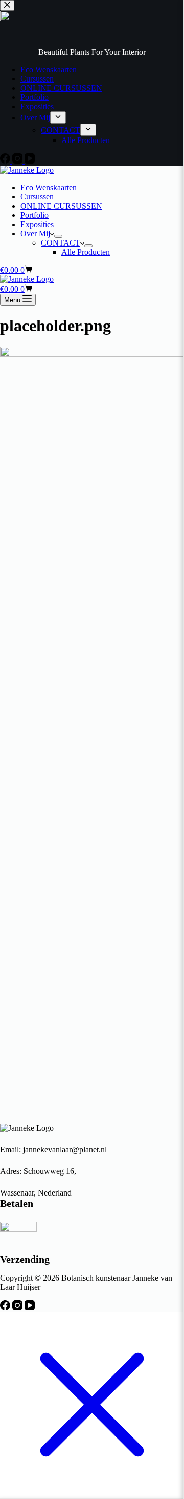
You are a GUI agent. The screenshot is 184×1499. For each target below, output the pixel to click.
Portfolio (34, 215)
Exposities (37, 224)
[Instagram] (18, 1307)
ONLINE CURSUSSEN (61, 205)
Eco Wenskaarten (48, 187)
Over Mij (35, 233)
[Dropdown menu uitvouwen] (58, 236)
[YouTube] (30, 1307)
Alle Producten (85, 252)
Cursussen (37, 196)
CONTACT (60, 242)
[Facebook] (6, 1307)
